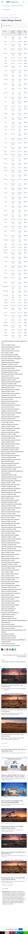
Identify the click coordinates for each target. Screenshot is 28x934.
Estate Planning (4, 17)
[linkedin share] (10, 649)
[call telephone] (26, 2)
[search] (23, 2)
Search (25, 37)
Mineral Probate (5, 772)
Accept (20, 929)
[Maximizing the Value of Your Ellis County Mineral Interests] (14, 676)
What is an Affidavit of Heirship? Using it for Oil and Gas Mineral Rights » (15, 655)
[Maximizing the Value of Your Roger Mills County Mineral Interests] (14, 700)
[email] (7, 932)
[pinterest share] (7, 649)
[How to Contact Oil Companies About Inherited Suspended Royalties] (14, 789)
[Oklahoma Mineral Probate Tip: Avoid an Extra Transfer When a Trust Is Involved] (14, 764)
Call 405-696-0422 (6, 9)
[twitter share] (2, 649)
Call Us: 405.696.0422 (7, 884)
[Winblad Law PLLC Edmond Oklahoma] (13, 2)
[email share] (5, 649)
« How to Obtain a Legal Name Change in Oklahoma (13, 661)
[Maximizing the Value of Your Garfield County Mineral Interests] (14, 815)
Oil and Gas (12, 772)
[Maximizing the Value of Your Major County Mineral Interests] (14, 725)
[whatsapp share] (12, 649)
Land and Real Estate (14, 17)
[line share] (15, 649)
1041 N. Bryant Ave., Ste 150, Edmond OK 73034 (12, 5)
